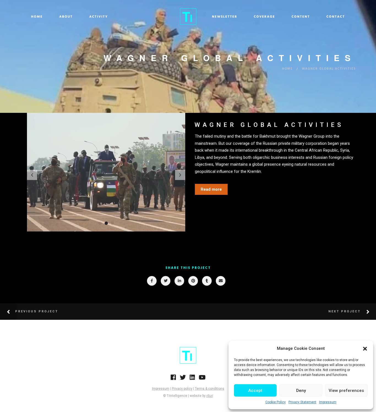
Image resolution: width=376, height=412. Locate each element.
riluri (209, 396)
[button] (365, 348)
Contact (335, 17)
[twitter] (165, 281)
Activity (98, 17)
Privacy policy (182, 389)
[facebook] (151, 281)
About (66, 17)
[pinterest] (193, 281)
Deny (301, 390)
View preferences (346, 390)
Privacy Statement (302, 402)
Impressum (327, 402)
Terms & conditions (209, 389)
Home (37, 17)
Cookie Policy (275, 402)
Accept (255, 390)
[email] (220, 281)
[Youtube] (202, 378)
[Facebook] (173, 378)
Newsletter (224, 17)
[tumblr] (206, 281)
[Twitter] (183, 378)
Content (300, 17)
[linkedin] (179, 281)
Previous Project (36, 311)
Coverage (264, 17)
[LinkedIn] (192, 378)
